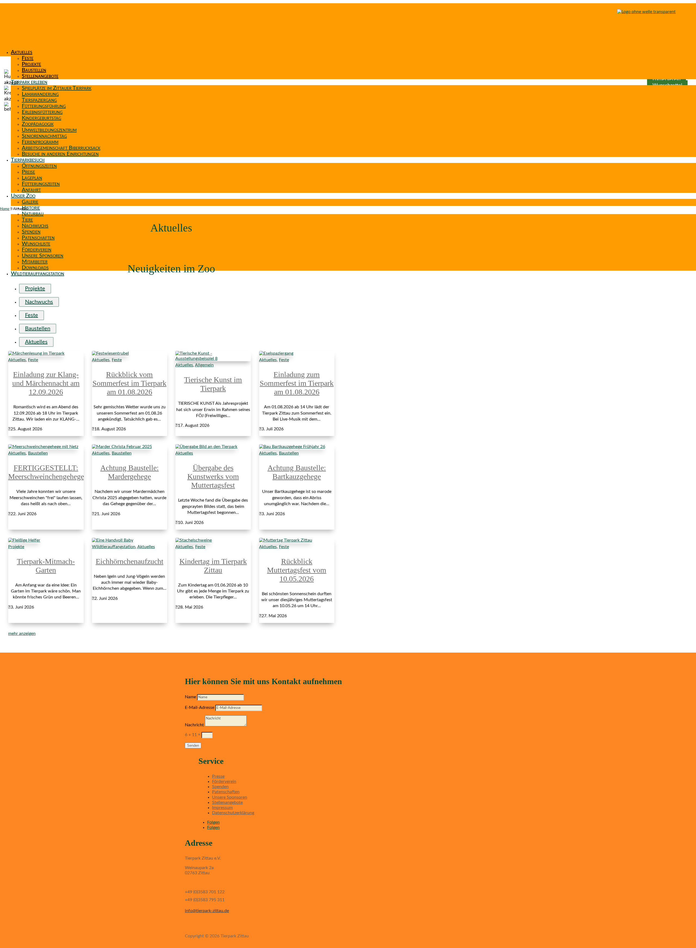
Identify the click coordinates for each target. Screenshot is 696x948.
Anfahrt (31, 190)
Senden (193, 745)
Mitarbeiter (35, 261)
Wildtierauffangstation (37, 273)
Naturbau (33, 214)
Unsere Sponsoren (42, 255)
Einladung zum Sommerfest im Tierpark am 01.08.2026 (297, 383)
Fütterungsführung (44, 106)
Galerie (30, 202)
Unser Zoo (23, 196)
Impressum (222, 807)
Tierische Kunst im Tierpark (213, 384)
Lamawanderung (40, 94)
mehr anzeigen (22, 633)
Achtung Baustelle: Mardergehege (129, 472)
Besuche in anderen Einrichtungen (60, 154)
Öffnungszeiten (39, 166)
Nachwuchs (35, 225)
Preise (28, 172)
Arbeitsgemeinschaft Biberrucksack (61, 148)
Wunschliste (36, 243)
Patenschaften (38, 237)
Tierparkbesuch (28, 160)
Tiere (27, 220)
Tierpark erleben (29, 82)
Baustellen (34, 70)
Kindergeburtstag (41, 118)
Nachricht (194, 725)
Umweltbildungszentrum (49, 130)
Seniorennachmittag (44, 136)
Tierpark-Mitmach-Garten (46, 565)
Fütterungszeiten (41, 184)
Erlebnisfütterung (42, 112)
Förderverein (36, 249)
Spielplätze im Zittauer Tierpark (56, 88)
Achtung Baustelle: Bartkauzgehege (297, 472)
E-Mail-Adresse (199, 707)
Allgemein (204, 365)
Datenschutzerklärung (233, 813)
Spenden (31, 231)
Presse (218, 776)
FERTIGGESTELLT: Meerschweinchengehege (46, 472)
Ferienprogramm (40, 142)
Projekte (31, 64)
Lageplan (32, 178)
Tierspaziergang (39, 100)
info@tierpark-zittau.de (207, 911)
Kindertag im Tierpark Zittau (213, 565)
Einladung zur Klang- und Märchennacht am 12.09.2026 (46, 383)
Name (190, 697)
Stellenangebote (40, 76)
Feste (27, 58)
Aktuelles (21, 52)
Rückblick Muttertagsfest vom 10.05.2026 (296, 570)
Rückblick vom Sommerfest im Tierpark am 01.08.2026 (129, 383)
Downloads (35, 267)
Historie (31, 208)
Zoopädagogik (38, 124)
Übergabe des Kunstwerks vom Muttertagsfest (213, 476)
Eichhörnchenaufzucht (129, 561)
